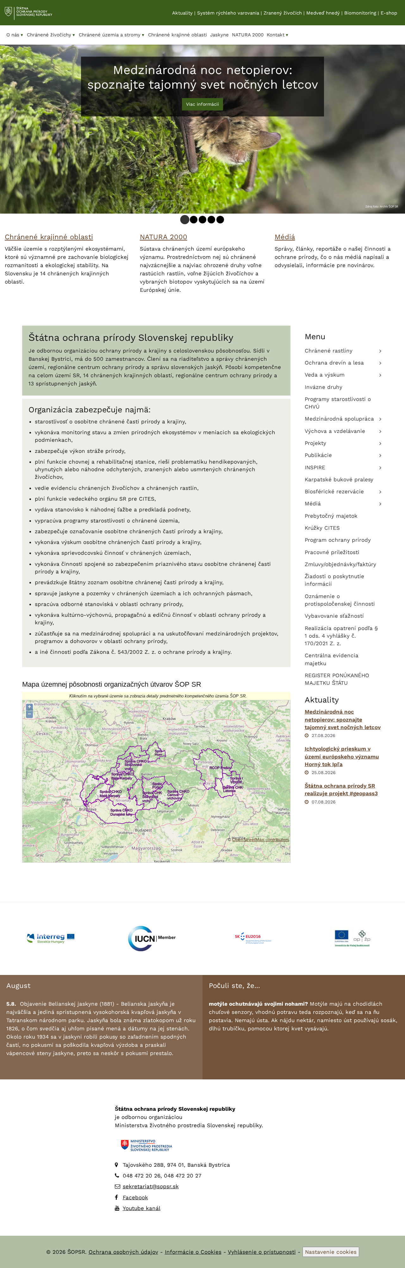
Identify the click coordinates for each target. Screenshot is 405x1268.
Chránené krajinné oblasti (49, 237)
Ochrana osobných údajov (123, 1252)
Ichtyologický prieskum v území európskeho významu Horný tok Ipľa (342, 756)
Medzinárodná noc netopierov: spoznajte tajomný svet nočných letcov (343, 719)
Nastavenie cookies (331, 1252)
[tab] (185, 219)
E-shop (389, 13)
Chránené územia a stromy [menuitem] (112, 35)
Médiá (285, 237)
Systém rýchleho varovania (228, 13)
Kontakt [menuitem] (278, 35)
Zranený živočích (283, 13)
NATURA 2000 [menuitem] (248, 35)
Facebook (135, 1197)
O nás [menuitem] (15, 35)
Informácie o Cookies (193, 1252)
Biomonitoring (360, 13)
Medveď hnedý (323, 13)
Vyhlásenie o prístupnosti (262, 1252)
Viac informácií (202, 104)
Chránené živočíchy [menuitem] (51, 35)
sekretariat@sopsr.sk (151, 1186)
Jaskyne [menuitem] (219, 35)
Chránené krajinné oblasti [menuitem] (177, 35)
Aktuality (182, 13)
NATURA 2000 (163, 237)
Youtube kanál (141, 1208)
